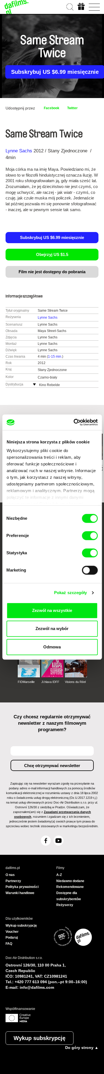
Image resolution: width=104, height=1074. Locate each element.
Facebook (51, 108)
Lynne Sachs (19, 150)
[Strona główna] (16, 7)
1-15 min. (55, 356)
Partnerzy (13, 881)
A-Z (59, 875)
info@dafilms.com (37, 987)
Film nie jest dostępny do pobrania (52, 271)
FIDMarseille (26, 682)
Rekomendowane (70, 887)
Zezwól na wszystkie (52, 610)
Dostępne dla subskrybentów (68, 896)
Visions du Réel (75, 682)
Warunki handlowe (20, 893)
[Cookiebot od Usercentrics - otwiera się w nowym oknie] (74, 422)
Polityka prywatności (22, 887)
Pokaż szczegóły (70, 592)
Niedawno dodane (70, 881)
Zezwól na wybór (52, 628)
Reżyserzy (64, 905)
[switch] (90, 535)
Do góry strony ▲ (81, 1047)
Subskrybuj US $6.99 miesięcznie (52, 237)
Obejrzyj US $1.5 (52, 254)
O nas (10, 875)
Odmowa (52, 647)
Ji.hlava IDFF (50, 682)
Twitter (72, 108)
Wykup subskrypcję (39, 1038)
